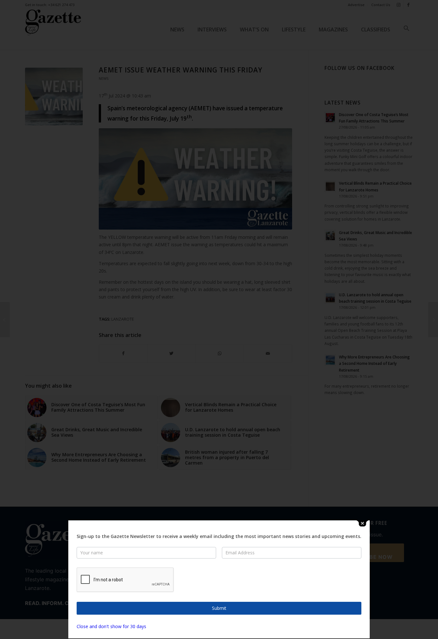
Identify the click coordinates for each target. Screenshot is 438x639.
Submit (219, 608)
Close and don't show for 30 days (111, 626)
